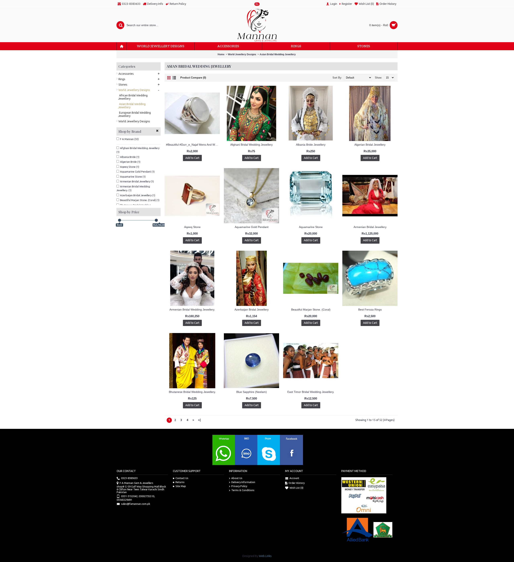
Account (294, 478)
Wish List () (296, 487)
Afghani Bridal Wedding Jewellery (251, 144)
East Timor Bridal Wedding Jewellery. (310, 391)
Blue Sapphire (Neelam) (251, 391)
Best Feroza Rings (370, 309)
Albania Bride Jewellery (310, 144)
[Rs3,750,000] (156, 220)
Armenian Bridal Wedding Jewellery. (192, 309)
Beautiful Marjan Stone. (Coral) (310, 309)
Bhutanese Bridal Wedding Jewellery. (192, 391)
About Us (236, 478)
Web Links (265, 556)
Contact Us (181, 478)
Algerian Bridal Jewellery (370, 144)
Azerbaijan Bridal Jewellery (252, 309)
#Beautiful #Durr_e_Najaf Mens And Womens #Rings (193, 144)
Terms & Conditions (242, 490)
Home (221, 54)
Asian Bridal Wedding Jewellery (278, 54)
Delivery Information (243, 482)
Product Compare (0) (193, 77)
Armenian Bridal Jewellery (370, 227)
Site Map (180, 486)
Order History (297, 483)
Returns (180, 482)
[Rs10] (119, 220)
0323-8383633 (129, 478)
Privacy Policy (239, 486)
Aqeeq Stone (192, 227)
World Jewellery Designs (242, 54)
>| (199, 420)
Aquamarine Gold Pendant (251, 227)
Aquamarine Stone (311, 227)
